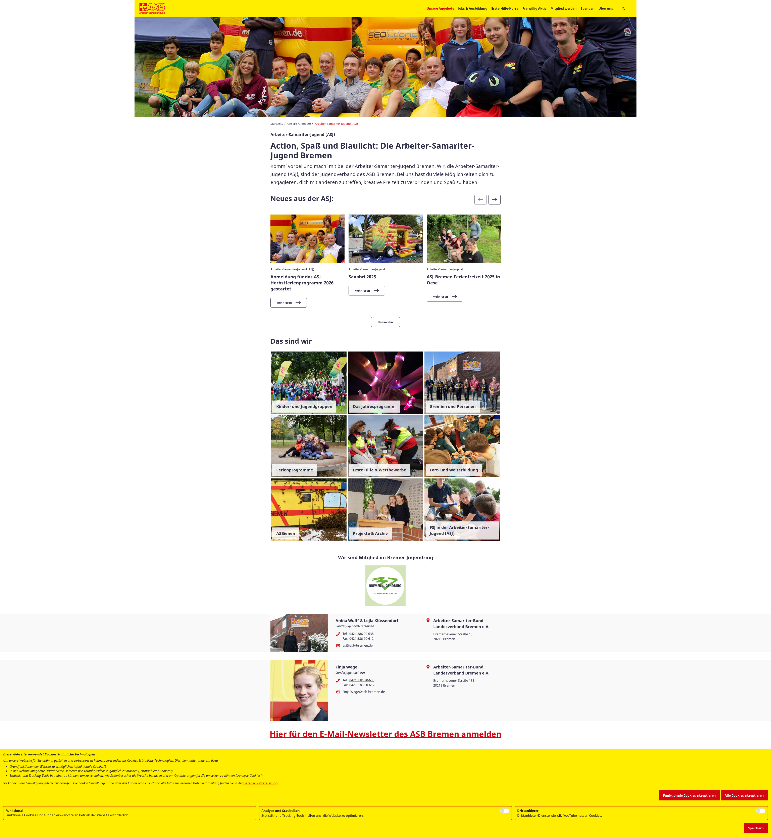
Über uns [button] (606, 8)
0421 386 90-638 (361, 634)
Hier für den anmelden (385, 733)
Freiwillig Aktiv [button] (534, 8)
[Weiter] (495, 199)
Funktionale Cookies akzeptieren (689, 795)
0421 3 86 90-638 (361, 680)
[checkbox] (505, 810)
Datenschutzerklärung (260, 783)
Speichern (756, 828)
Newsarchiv (385, 322)
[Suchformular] (623, 8)
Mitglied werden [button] (564, 8)
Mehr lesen (284, 303)
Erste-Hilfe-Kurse (504, 8)
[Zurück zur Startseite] (152, 8)
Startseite (276, 124)
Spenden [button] (588, 8)
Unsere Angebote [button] (440, 8)
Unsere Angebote (299, 124)
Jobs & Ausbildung (472, 8)
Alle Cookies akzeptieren (744, 795)
